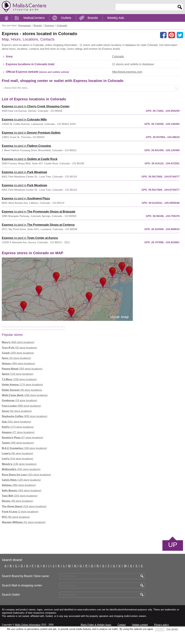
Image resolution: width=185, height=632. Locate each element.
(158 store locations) (24, 448)
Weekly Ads (115, 18)
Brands (93, 18)
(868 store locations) (21, 405)
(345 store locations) (18, 442)
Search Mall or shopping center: (22, 585)
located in (36, 106)
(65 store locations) (17, 453)
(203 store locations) (19, 495)
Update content (140, 624)
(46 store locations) (22, 389)
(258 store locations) (25, 395)
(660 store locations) (18, 342)
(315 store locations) (26, 474)
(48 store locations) (17, 500)
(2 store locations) (20, 511)
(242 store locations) (21, 469)
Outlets (66, 18)
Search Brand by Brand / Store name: (26, 576)
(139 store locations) (21, 479)
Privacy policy (161, 624)
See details (172, 629)
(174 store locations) (22, 384)
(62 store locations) (17, 411)
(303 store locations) (22, 368)
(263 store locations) (21, 490)
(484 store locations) (19, 485)
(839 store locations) (24, 416)
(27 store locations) (18, 432)
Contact (122, 624)
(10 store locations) (16, 358)
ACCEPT (160, 629)
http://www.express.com (127, 71)
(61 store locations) (24, 522)
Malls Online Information (27, 624)
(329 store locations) (18, 352)
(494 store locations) (18, 363)
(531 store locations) (16, 421)
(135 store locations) (19, 463)
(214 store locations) (17, 458)
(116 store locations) (24, 506)
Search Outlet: (11, 594)
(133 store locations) (17, 373)
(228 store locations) (19, 379)
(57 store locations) (22, 437)
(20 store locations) (19, 347)
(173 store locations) (18, 426)
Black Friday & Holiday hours (96, 624)
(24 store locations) (19, 400)
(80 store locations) (16, 516)
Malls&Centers (34, 18)
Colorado (118, 56)
